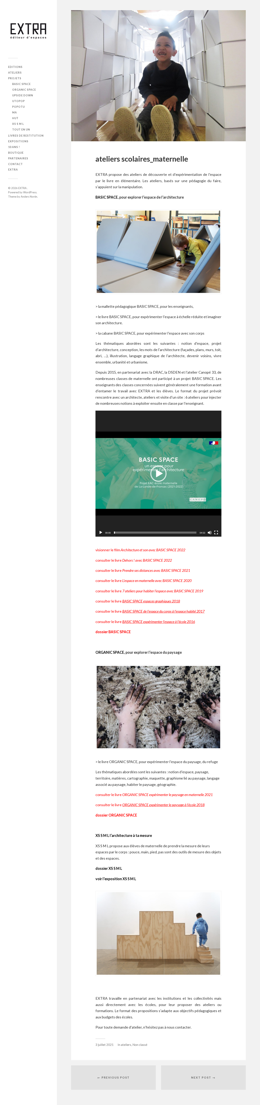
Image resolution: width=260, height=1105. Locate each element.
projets (14, 78)
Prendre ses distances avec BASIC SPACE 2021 (156, 570)
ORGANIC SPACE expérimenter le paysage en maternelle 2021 (167, 794)
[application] (158, 474)
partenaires (18, 158)
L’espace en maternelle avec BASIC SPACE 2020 (157, 580)
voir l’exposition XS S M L (115, 879)
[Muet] (210, 533)
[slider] (155, 533)
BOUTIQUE (16, 152)
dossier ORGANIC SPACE (116, 815)
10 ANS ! (14, 147)
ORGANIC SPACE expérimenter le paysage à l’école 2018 (163, 805)
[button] (158, 473)
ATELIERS (15, 72)
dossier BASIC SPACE (113, 632)
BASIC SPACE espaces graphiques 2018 (151, 601)
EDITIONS (15, 67)
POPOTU (18, 106)
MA (14, 112)
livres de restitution (26, 135)
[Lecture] (101, 533)
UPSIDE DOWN (22, 95)
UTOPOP (18, 101)
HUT (15, 118)
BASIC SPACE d (133, 611)
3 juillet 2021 (104, 1044)
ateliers (126, 1044)
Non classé (139, 1044)
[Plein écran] (216, 533)
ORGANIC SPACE (24, 89)
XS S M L (18, 123)
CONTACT (15, 164)
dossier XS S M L (108, 868)
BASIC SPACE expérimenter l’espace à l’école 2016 (158, 621)
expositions (18, 141)
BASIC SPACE (21, 84)
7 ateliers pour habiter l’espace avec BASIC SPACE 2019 (162, 591)
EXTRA (13, 169)
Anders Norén (29, 196)
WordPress (30, 192)
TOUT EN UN (21, 129)
